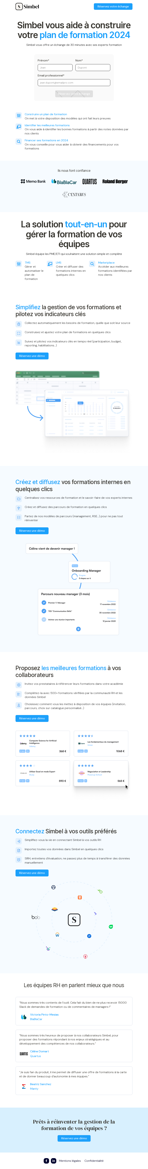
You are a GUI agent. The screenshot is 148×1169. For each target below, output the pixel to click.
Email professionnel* (51, 75)
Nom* (79, 60)
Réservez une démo (32, 356)
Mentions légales (70, 1161)
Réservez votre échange (113, 7)
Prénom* (43, 60)
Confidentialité (94, 1161)
